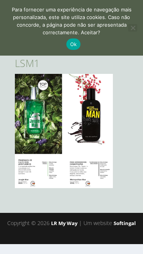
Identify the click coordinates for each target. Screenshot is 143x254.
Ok (73, 44)
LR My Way (64, 223)
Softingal (125, 223)
